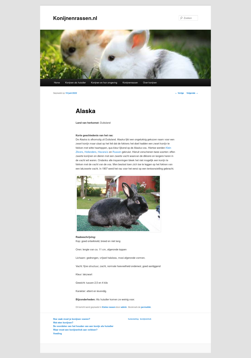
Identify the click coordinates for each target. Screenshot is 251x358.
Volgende (192, 92)
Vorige (179, 92)
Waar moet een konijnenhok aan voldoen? (75, 329)
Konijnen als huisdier (75, 82)
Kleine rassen (108, 307)
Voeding (57, 333)
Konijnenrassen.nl (75, 17)
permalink (146, 307)
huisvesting (133, 319)
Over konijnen (150, 82)
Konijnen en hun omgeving (104, 82)
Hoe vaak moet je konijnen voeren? (71, 318)
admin (124, 307)
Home (57, 82)
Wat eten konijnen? (63, 322)
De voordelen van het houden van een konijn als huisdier (83, 326)
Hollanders (90, 152)
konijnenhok (145, 319)
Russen (117, 152)
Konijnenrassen (130, 82)
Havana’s (103, 152)
